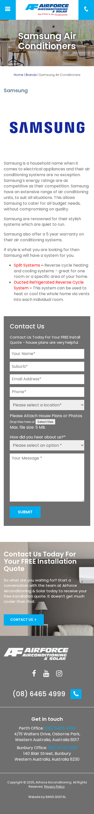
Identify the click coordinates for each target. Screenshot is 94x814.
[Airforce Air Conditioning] (47, 10)
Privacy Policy (54, 786)
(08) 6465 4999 (40, 694)
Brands (31, 75)
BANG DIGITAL (56, 797)
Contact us (22, 619)
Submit (25, 512)
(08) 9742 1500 (62, 748)
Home (18, 75)
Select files (45, 422)
